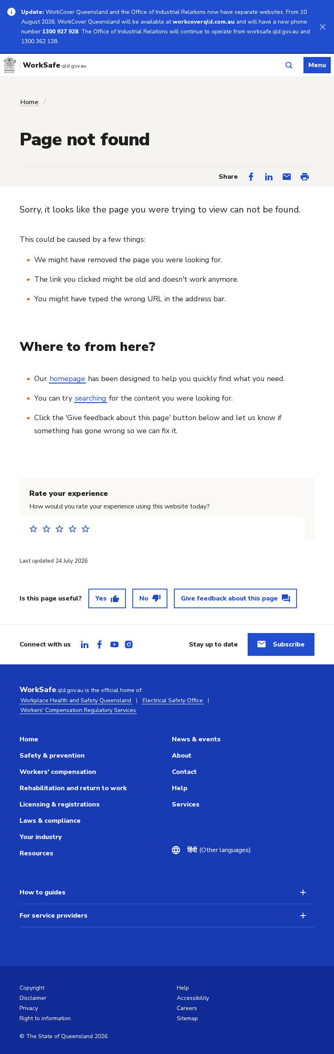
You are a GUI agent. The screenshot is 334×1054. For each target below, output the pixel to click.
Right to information (45, 1018)
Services (186, 804)
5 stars (87, 528)
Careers (187, 1008)
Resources (36, 853)
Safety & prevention (52, 755)
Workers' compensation (58, 771)
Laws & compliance (50, 820)
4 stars (74, 528)
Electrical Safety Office (173, 700)
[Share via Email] (287, 177)
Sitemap (187, 1018)
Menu (317, 65)
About (181, 755)
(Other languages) (219, 850)
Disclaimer (33, 998)
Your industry (41, 837)
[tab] (84, 644)
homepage (67, 378)
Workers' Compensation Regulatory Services (78, 710)
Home (29, 102)
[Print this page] (305, 177)
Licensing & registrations (60, 804)
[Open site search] (288, 65)
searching (90, 398)
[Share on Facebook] (251, 177)
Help (179, 788)
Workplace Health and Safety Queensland (75, 700)
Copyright (32, 988)
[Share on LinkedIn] (269, 177)
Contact (184, 771)
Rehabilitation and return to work (73, 788)
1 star (35, 528)
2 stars (48, 528)
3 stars (61, 528)
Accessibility (193, 998)
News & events (196, 739)
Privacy (29, 1008)
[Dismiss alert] (322, 26)
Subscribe (289, 644)
